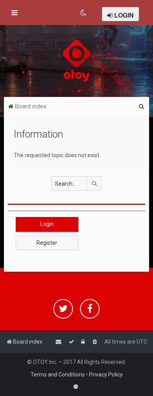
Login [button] (47, 224)
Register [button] (46, 243)
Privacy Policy (106, 374)
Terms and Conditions (58, 374)
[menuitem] (83, 13)
